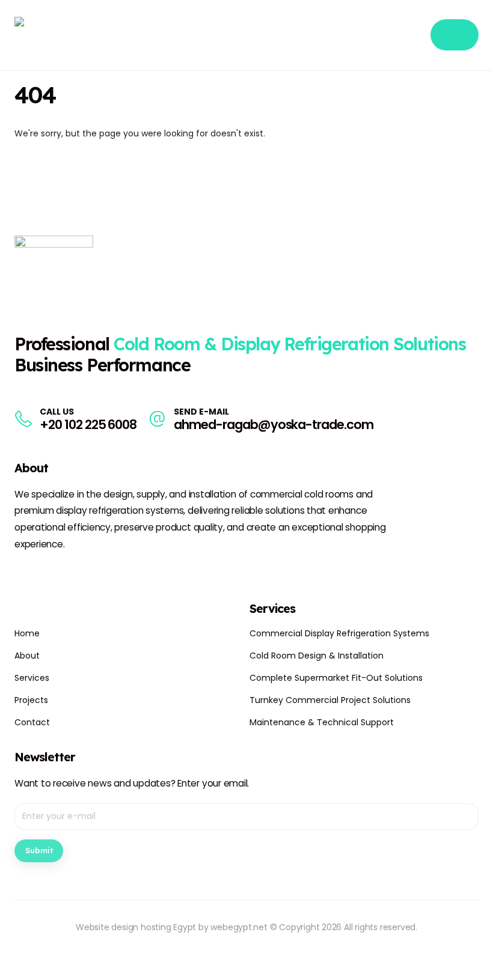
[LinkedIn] (89, 573)
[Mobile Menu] (454, 34)
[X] (46, 573)
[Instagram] (68, 573)
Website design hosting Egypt (136, 927)
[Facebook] (24, 573)
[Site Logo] (74, 35)
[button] (413, 35)
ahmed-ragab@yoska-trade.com (273, 424)
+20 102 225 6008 (88, 424)
